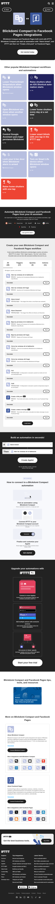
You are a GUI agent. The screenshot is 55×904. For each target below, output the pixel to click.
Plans (2, 877)
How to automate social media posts (43, 879)
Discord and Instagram (18, 858)
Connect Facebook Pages (16, 801)
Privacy (39, 893)
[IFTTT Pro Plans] (24, 397)
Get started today (27, 52)
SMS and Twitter (16, 871)
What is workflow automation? (41, 866)
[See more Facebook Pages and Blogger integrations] (14, 819)
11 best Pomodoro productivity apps (43, 874)
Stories (3, 861)
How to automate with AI (40, 858)
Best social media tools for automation (44, 882)
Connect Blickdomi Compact (17, 750)
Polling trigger (16, 301)
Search (3, 874)
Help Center (4, 869)
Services (3, 858)
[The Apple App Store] (22, 887)
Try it (46, 282)
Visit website (11, 745)
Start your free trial (27, 662)
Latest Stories (38, 855)
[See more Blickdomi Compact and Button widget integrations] (41, 761)
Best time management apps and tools (44, 863)
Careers (18, 893)
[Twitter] (32, 897)
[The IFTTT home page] (5, 3)
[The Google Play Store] (32, 887)
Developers (11, 893)
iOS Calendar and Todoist (18, 877)
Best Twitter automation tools (41, 861)
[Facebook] (17, 897)
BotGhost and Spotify (17, 869)
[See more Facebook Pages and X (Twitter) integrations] (14, 812)
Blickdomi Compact (18, 31)
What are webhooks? (39, 871)
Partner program (26, 893)
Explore (3, 855)
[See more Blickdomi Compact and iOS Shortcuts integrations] (41, 768)
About (44, 893)
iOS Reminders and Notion (19, 874)
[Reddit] (39, 897)
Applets (3, 863)
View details (10, 282)
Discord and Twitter (17, 882)
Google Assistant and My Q (19, 866)
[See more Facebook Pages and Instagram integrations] (27, 812)
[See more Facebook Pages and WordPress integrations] (41, 812)
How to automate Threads (40, 877)
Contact (34, 893)
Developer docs (5, 879)
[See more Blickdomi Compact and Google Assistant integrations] (14, 761)
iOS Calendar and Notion (18, 861)
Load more (27, 423)
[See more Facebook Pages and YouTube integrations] (27, 819)
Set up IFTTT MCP (27, 232)
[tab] (8, 264)
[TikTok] (36, 897)
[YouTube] (28, 897)
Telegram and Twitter (17, 879)
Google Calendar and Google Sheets (21, 863)
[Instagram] (24, 897)
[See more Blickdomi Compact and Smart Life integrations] (27, 768)
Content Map (4, 871)
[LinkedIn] (20, 897)
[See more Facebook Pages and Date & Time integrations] (41, 819)
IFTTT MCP (4, 866)
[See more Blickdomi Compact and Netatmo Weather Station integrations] (14, 768)
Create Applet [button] (27, 460)
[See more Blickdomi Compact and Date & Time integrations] (27, 761)
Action (14, 277)
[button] (53, 4)
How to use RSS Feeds (40, 869)
